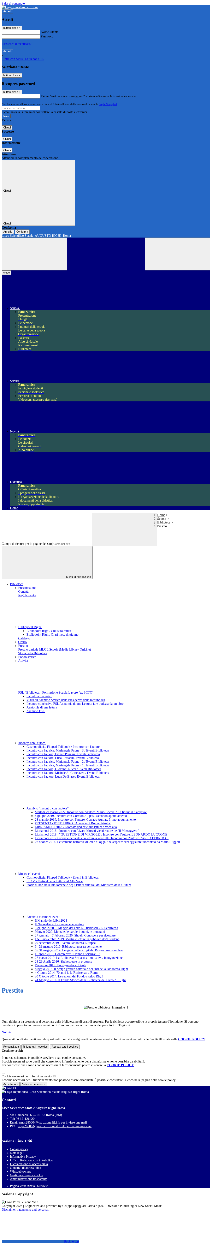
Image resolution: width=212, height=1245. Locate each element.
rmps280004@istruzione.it (53, 1122)
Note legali (17, 1153)
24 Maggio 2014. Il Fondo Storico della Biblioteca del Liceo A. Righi (80, 980)
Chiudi (7, 127)
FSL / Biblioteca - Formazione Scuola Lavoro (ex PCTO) (56, 692)
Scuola (161, 518)
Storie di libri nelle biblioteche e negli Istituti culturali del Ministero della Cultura (78, 885)
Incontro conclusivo (39, 696)
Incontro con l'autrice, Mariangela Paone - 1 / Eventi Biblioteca (67, 765)
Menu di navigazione (78, 576)
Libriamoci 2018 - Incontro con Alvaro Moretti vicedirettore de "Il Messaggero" (87, 830)
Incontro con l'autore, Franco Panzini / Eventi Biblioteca (63, 754)
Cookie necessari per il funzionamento (27, 1076)
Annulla (7, 231)
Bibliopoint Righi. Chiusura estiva (48, 631)
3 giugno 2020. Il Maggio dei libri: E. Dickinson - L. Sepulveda (76, 928)
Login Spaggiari (108, 104)
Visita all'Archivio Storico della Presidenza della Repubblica (65, 700)
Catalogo (24, 638)
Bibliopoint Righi (30, 627)
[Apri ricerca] (177, 254)
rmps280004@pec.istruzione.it (55, 1126)
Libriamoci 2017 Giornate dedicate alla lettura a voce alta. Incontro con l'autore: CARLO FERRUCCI (102, 838)
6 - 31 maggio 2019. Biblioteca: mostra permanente (68, 946)
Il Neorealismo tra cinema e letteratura (59, 924)
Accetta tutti (65, 1046)
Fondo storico (27, 657)
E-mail (45, 96)
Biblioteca (163, 522)
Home (161, 515)
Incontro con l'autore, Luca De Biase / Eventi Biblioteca (63, 776)
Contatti (23, 591)
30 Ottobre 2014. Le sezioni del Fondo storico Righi (69, 976)
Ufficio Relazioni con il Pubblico (31, 1160)
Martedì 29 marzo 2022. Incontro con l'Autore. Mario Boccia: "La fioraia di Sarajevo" (91, 812)
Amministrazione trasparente (28, 1179)
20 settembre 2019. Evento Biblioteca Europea (65, 943)
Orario (22, 642)
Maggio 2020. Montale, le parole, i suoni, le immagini (70, 931)
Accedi (7, 11)
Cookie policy (19, 1149)
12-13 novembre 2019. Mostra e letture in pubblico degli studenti (77, 939)
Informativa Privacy (23, 1156)
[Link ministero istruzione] (20, 7)
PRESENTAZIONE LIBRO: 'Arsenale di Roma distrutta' (73, 823)
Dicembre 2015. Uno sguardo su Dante (60, 965)
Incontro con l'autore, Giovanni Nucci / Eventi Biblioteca (63, 769)
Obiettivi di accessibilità (25, 1167)
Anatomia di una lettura (41, 707)
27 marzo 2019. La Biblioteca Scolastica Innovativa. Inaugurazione (79, 957)
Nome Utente (49, 32)
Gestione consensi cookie (26, 1175)
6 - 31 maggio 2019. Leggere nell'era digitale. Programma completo (79, 950)
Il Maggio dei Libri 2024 (51, 920)
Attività (23, 660)
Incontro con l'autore (32, 743)
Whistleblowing (20, 1171)
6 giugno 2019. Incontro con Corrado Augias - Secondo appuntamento (81, 816)
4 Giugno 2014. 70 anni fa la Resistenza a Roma (66, 972)
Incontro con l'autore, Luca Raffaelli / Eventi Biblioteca (62, 758)
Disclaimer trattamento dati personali (25, 1209)
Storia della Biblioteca (32, 653)
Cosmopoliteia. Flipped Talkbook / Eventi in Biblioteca (62, 877)
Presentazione (27, 587)
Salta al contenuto (13, 3)
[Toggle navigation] (34, 254)
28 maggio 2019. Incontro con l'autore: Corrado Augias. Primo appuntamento (85, 819)
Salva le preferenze (33, 1084)
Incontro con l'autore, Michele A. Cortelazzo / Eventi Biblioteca (68, 772)
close (6, 272)
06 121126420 (25, 1118)
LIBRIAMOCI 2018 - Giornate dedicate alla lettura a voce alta (76, 827)
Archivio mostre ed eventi (43, 916)
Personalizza (11, 1046)
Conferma (22, 231)
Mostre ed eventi (29, 873)
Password (47, 36)
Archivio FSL (35, 711)
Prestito (23, 645)
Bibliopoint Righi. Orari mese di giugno (52, 634)
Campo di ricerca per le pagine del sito (27, 543)
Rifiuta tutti (35, 1046)
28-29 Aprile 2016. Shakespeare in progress (63, 961)
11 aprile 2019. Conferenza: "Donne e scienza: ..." (67, 954)
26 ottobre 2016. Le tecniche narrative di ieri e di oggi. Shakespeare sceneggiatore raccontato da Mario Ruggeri (107, 842)
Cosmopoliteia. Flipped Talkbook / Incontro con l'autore (63, 746)
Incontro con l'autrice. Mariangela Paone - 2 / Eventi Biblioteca (67, 761)
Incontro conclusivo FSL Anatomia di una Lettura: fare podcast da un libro (75, 703)
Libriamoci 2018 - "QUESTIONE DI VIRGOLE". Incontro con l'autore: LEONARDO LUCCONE (101, 834)
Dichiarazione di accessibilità (29, 1164)
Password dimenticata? (16, 44)
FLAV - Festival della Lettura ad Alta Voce (54, 881)
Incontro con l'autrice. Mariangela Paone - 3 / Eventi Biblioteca (67, 750)
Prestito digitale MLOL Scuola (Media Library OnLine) (54, 649)
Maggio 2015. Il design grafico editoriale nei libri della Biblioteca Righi (81, 969)
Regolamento (27, 595)
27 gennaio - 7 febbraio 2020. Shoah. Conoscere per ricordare (75, 935)
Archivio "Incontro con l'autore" (48, 808)
